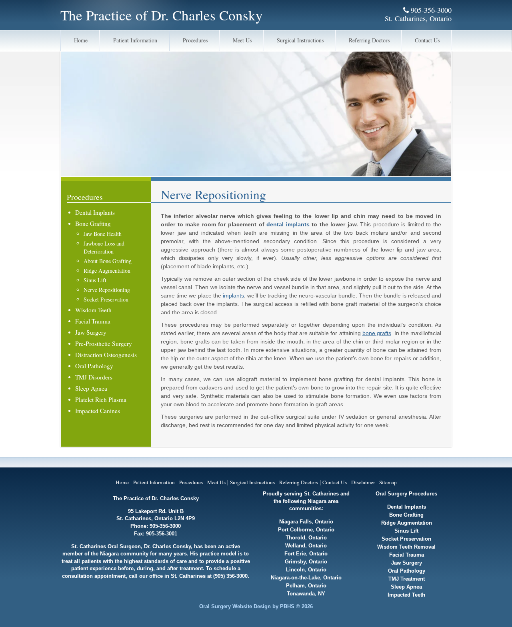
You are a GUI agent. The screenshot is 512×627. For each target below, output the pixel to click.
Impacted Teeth (406, 595)
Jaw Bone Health (103, 234)
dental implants (288, 224)
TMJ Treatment (406, 579)
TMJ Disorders (93, 377)
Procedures (195, 40)
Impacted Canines (97, 411)
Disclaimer (363, 482)
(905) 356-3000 (230, 576)
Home (81, 40)
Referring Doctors (369, 40)
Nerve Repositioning (107, 290)
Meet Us (242, 40)
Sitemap (388, 482)
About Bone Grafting (108, 261)
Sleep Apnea (91, 388)
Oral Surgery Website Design (235, 606)
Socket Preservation (106, 299)
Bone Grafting (93, 224)
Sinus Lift (95, 280)
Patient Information (135, 40)
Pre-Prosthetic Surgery (103, 343)
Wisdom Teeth (93, 310)
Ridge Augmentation (107, 270)
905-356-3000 (430, 10)
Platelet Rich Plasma (100, 399)
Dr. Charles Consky (167, 546)
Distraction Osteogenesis (106, 355)
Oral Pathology (94, 366)
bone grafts (376, 333)
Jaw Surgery (90, 332)
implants (233, 295)
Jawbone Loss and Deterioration (104, 247)
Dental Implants (95, 212)
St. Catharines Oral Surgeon (106, 546)
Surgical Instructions (300, 40)
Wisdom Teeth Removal (406, 547)
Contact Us (427, 40)
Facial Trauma (92, 321)
